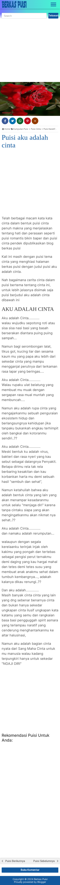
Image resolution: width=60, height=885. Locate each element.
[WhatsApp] (20, 121)
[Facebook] (5, 121)
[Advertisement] (30, 50)
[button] (35, 121)
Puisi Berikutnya (15, 861)
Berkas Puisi (41, 879)
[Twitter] (12, 121)
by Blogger (40, 881)
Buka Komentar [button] (30, 869)
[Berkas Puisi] (14, 4)
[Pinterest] (27, 121)
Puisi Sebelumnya (44, 861)
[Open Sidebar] (54, 5)
